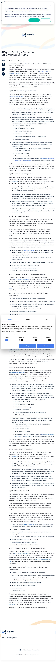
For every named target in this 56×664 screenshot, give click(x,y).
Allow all (45, 346)
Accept (34, 20)
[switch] (21, 340)
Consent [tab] (10, 319)
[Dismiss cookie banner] (50, 5)
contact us (12, 604)
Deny (27, 346)
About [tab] (46, 319)
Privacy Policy (27, 650)
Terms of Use (35, 650)
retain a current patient (17, 96)
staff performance (28, 250)
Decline (45, 20)
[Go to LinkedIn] (20, 650)
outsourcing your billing (21, 279)
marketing (15, 181)
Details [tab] (28, 319)
